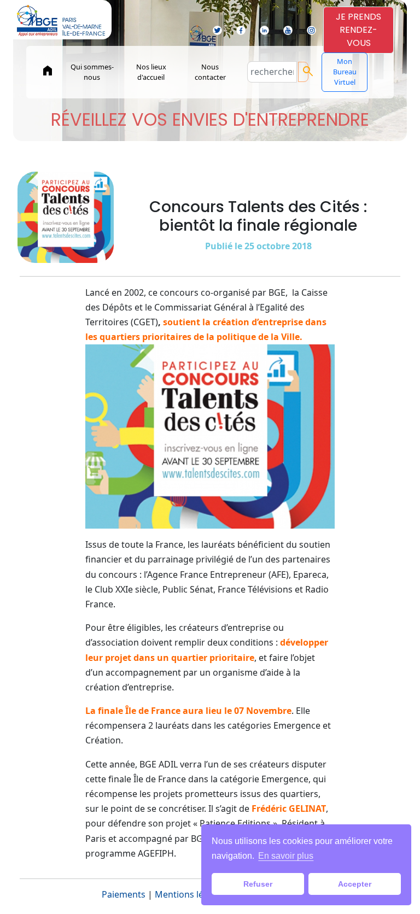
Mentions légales (190, 894)
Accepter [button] (354, 884)
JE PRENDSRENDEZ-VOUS (358, 29)
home (47, 70)
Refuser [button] (257, 884)
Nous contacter (210, 72)
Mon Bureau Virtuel (345, 71)
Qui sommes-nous (92, 72)
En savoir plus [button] (285, 855)
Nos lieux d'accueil (151, 72)
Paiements (123, 894)
